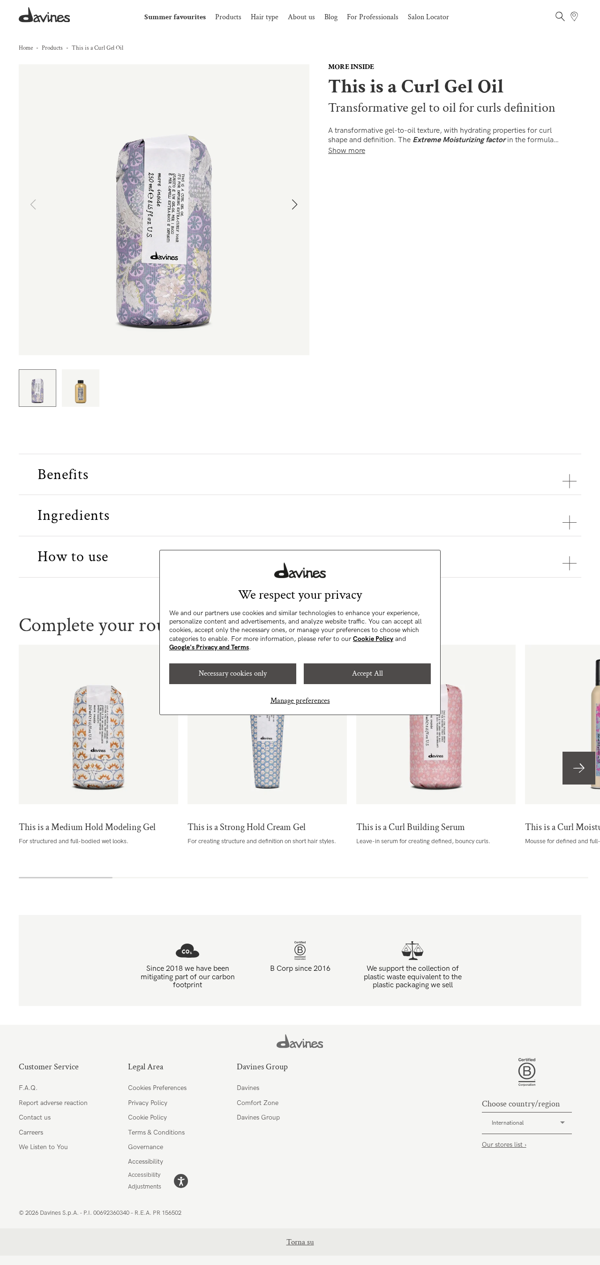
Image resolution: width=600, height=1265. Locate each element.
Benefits (63, 474)
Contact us (35, 1117)
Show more (346, 150)
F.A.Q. (28, 1088)
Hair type (264, 17)
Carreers (31, 1132)
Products (228, 17)
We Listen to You (43, 1147)
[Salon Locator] (574, 16)
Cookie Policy (373, 639)
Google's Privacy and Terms (209, 647)
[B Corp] (527, 1072)
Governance (145, 1147)
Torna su (300, 1242)
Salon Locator (428, 17)
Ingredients (74, 515)
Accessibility (145, 1162)
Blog (331, 17)
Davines (248, 1088)
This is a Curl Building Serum (436, 724)
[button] (298, 209)
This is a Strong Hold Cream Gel (267, 724)
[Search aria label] (560, 16)
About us (301, 17)
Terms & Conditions (156, 1132)
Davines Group (258, 1117)
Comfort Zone (257, 1103)
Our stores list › (504, 1145)
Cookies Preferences (157, 1088)
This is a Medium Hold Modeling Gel (98, 724)
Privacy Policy (147, 1103)
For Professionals (372, 17)
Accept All (367, 673)
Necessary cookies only (233, 673)
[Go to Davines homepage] (44, 15)
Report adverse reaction (53, 1103)
